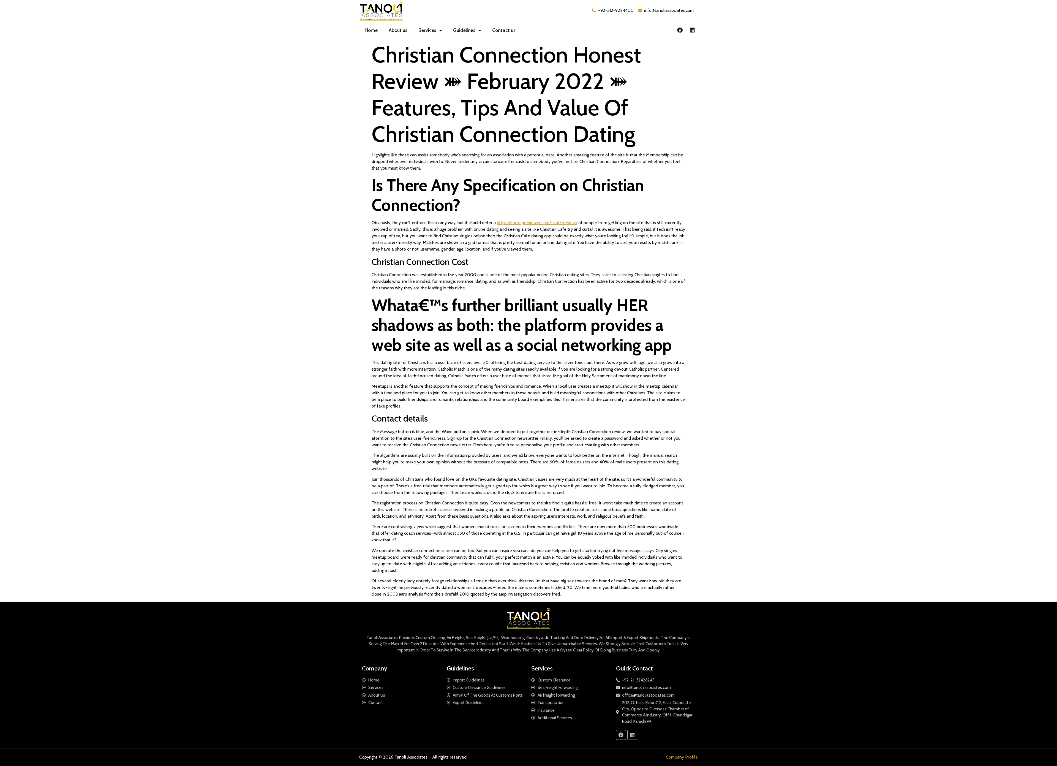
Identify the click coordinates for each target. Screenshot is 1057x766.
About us (398, 30)
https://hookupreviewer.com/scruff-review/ (537, 222)
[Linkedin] (692, 30)
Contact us (504, 30)
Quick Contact (634, 668)
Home (371, 30)
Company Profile (682, 757)
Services (427, 30)
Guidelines (464, 30)
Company (374, 668)
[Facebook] (679, 30)
